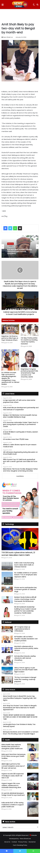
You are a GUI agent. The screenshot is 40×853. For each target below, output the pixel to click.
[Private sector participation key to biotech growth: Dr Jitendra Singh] (7, 589)
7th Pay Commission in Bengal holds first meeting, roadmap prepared (25, 679)
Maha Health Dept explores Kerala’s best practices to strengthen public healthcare (12, 747)
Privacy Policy (22, 842)
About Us (7, 842)
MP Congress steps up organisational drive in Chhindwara (22, 629)
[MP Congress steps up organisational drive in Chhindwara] (7, 629)
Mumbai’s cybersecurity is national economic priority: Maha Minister (26, 648)
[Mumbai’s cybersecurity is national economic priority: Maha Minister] (7, 649)
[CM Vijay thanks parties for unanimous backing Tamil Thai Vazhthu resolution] (29, 330)
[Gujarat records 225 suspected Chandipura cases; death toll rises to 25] (32, 777)
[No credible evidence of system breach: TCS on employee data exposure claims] (7, 578)
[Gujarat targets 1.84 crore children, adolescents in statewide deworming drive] (32, 786)
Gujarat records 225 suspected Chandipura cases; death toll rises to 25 (13, 776)
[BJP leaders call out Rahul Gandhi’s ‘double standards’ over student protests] (7, 639)
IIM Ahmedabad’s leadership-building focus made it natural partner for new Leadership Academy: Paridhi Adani (25, 610)
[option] (20, 246)
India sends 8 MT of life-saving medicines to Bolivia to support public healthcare (13, 805)
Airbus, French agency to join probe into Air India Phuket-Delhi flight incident (25, 670)
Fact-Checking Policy (20, 845)
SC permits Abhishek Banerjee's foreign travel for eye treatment (13, 794)
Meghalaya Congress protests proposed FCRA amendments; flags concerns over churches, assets (29, 373)
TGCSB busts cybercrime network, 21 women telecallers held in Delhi (18, 553)
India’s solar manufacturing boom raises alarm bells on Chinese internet (24, 565)
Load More (20, 476)
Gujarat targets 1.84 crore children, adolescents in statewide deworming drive (11, 785)
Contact (14, 842)
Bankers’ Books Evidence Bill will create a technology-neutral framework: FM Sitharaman (25, 599)
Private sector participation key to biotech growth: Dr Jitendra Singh (25, 589)
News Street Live (8, 37)
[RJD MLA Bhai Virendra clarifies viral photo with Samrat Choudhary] (7, 660)
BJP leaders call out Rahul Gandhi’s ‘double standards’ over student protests (26, 639)
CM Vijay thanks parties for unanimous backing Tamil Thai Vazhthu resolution (29, 341)
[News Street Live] (20, 4)
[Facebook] (5, 228)
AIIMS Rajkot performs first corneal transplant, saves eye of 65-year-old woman (13, 766)
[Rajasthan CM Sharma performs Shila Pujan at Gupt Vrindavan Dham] (10, 329)
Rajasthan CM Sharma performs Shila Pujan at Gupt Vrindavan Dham (10, 338)
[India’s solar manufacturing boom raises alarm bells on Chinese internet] (7, 566)
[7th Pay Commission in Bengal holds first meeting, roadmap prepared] (7, 679)
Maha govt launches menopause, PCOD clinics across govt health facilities (14, 756)
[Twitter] (10, 228)
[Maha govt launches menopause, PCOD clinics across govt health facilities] (32, 757)
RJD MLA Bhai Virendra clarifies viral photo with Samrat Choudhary (19, 252)
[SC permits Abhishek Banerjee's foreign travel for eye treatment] (32, 796)
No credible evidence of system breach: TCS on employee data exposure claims (25, 575)
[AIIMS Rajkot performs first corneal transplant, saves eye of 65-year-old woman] (32, 766)
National (10, 244)
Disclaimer (32, 842)
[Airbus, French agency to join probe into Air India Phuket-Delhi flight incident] (7, 670)
